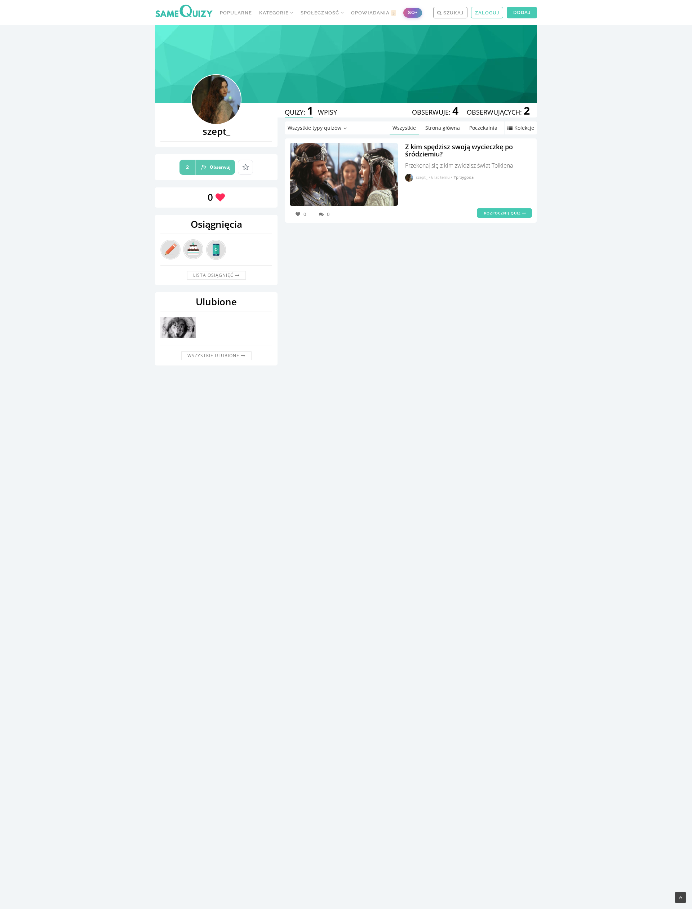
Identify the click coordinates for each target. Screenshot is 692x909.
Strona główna (442, 127)
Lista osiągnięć (214, 275)
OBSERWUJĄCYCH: (498, 112)
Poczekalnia (483, 127)
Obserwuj (208, 167)
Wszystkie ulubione (214, 355)
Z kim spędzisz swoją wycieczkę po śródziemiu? (459, 150)
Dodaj (522, 12)
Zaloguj (487, 12)
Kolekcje (524, 127)
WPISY (327, 112)
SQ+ (412, 12)
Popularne (236, 12)
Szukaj (452, 12)
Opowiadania (373, 12)
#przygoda (463, 177)
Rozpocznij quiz (503, 213)
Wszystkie (404, 127)
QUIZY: (299, 112)
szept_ (421, 177)
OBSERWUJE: (435, 112)
